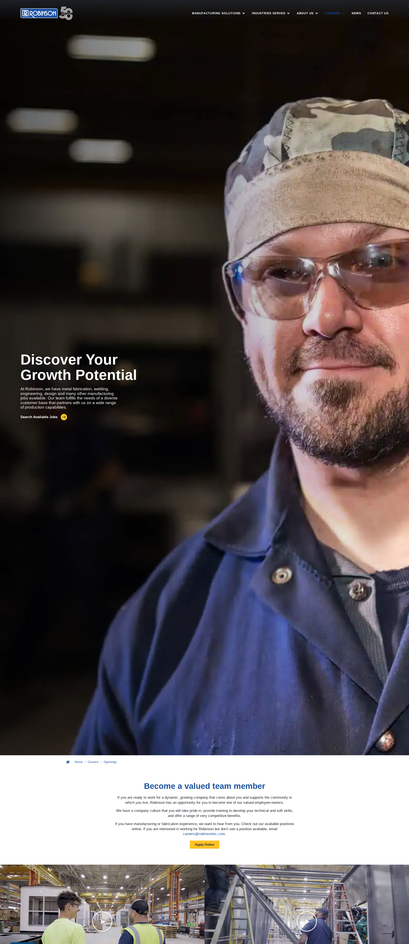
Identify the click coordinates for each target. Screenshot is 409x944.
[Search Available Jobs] (64, 417)
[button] (218, 13)
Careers (93, 762)
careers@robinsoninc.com (204, 834)
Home (79, 762)
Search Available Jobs (39, 417)
